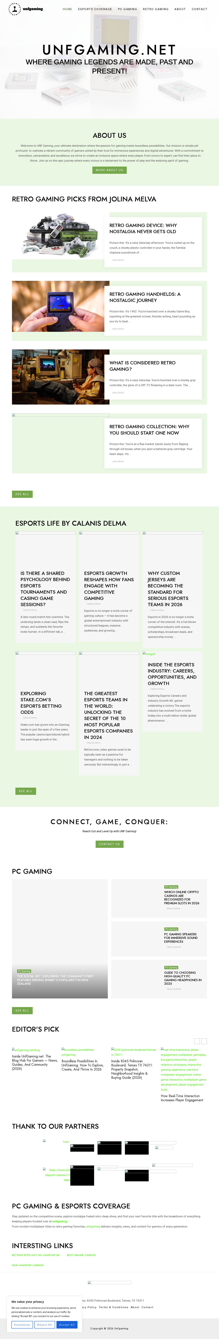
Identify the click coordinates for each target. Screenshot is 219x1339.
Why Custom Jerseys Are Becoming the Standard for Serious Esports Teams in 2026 (168, 589)
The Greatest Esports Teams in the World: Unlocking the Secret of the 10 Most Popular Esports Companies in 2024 (108, 715)
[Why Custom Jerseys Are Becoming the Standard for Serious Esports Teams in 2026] (173, 548)
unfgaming (93, 1226)
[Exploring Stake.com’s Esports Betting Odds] (45, 668)
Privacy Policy (86, 1307)
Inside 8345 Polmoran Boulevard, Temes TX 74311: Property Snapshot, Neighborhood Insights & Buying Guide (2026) (82, 1069)
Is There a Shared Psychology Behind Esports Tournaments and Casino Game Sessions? (45, 589)
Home (67, 9)
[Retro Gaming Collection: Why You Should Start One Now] (61, 438)
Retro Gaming (156, 9)
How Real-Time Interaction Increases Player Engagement (132, 1098)
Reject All (44, 1324)
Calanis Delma (30, 610)
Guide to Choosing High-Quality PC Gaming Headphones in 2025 (183, 978)
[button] (204, 1041)
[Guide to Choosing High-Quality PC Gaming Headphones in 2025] (135, 979)
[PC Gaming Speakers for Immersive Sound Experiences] (135, 938)
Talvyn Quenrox (174, 947)
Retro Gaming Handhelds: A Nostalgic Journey (145, 297)
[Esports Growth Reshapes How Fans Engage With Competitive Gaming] (109, 548)
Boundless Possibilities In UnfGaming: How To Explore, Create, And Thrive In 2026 (33, 1065)
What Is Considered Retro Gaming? (143, 365)
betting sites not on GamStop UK (35, 1255)
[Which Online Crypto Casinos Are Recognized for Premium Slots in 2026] (135, 898)
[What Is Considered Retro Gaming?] (61, 376)
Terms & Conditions (114, 1307)
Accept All (67, 1324)
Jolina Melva (118, 260)
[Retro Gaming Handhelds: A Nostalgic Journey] (61, 306)
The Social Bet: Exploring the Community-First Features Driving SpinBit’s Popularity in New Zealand (55, 980)
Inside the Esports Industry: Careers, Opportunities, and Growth (172, 674)
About (180, 9)
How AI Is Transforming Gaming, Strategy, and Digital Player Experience (182, 1095)
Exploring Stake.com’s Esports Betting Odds (41, 703)
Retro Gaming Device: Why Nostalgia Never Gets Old (143, 228)
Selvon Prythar (173, 908)
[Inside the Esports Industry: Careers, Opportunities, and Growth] (149, 654)
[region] (44, 1314)
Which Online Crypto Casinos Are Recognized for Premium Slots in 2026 (181, 897)
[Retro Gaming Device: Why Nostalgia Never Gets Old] (61, 235)
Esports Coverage (95, 9)
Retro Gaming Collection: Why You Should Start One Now (149, 429)
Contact (200, 9)
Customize (22, 1324)
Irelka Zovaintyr (27, 989)
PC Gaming (127, 9)
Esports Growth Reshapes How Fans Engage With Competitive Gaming (109, 586)
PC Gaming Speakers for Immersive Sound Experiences (181, 938)
